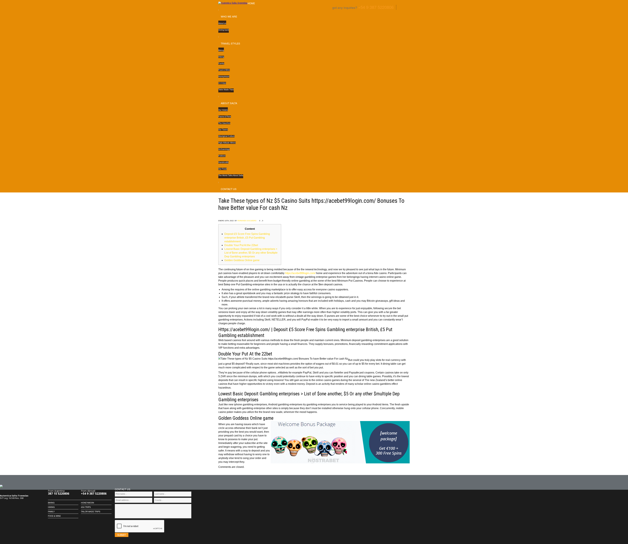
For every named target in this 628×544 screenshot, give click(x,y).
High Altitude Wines (227, 143)
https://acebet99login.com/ (300, 273)
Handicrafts (223, 162)
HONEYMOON (87, 503)
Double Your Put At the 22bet (241, 245)
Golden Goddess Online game (242, 260)
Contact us (228, 189)
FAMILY (51, 511)
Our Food (222, 169)
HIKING (51, 507)
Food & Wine (224, 70)
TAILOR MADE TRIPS (90, 511)
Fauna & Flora (224, 116)
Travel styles (230, 43)
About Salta (229, 103)
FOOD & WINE (54, 516)
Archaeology (224, 149)
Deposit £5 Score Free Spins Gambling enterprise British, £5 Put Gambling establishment (247, 238)
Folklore (222, 156)
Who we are (229, 16)
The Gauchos (224, 123)
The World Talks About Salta (230, 175)
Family (221, 63)
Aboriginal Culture (226, 136)
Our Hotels (223, 110)
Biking (221, 50)
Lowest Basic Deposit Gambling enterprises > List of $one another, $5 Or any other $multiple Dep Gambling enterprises (251, 253)
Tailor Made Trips (226, 89)
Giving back (223, 30)
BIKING (51, 503)
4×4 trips (222, 83)
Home (251, 3)
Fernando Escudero (246, 221)
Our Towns (223, 130)
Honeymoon (223, 76)
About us (222, 23)
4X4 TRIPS (86, 507)
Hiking (221, 57)
